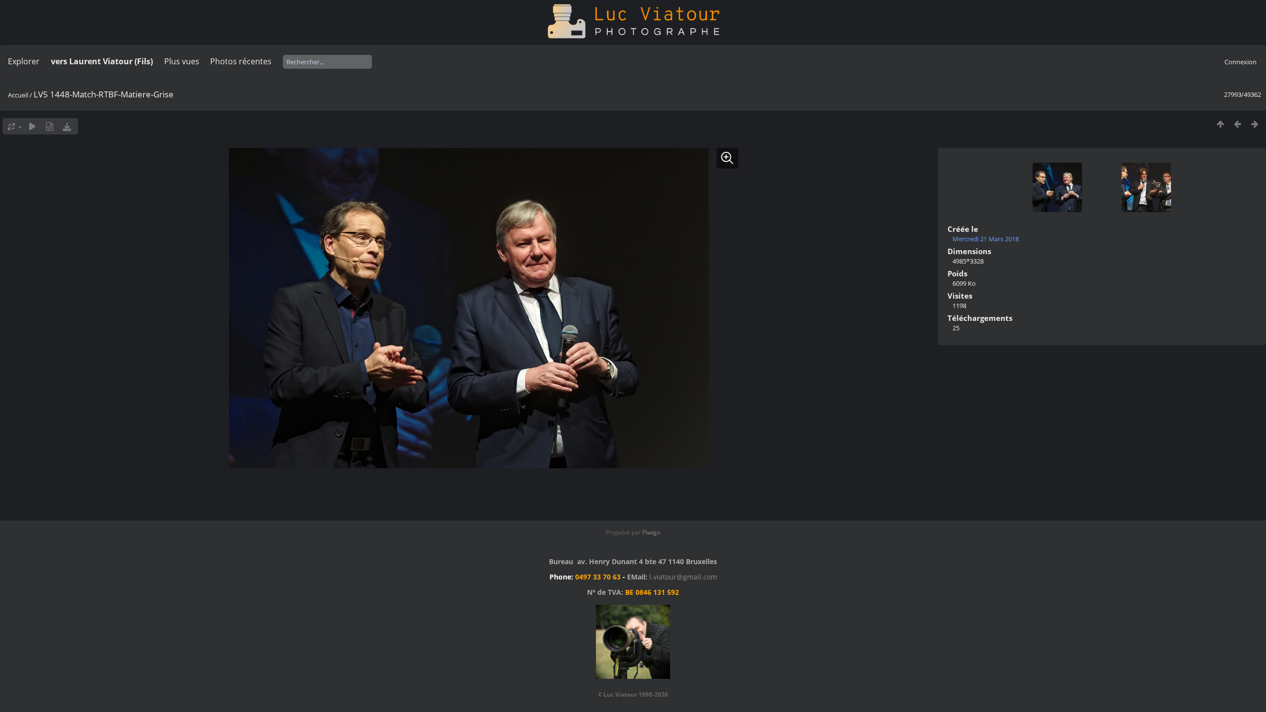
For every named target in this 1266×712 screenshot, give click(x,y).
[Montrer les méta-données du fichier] (49, 126)
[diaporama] (32, 126)
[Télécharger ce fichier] (67, 126)
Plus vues (181, 61)
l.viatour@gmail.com (683, 576)
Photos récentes (240, 61)
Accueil (18, 94)
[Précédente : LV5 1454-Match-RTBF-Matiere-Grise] (1237, 124)
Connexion (1240, 61)
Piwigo (651, 532)
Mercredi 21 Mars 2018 (985, 238)
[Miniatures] (1220, 124)
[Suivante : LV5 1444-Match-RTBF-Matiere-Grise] (1255, 124)
